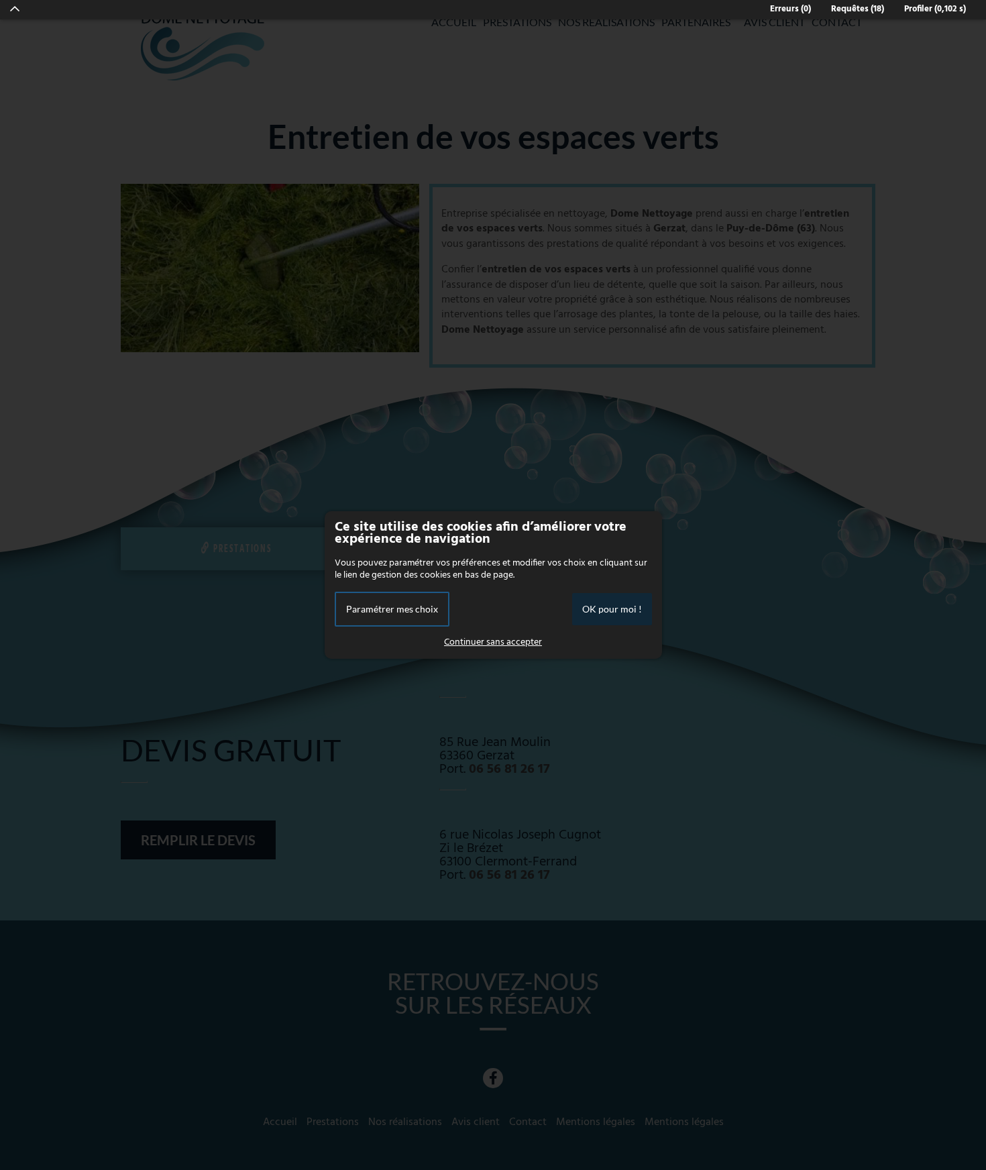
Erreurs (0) (790, 9)
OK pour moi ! (612, 609)
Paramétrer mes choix (392, 609)
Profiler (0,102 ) (935, 9)
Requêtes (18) (857, 9)
